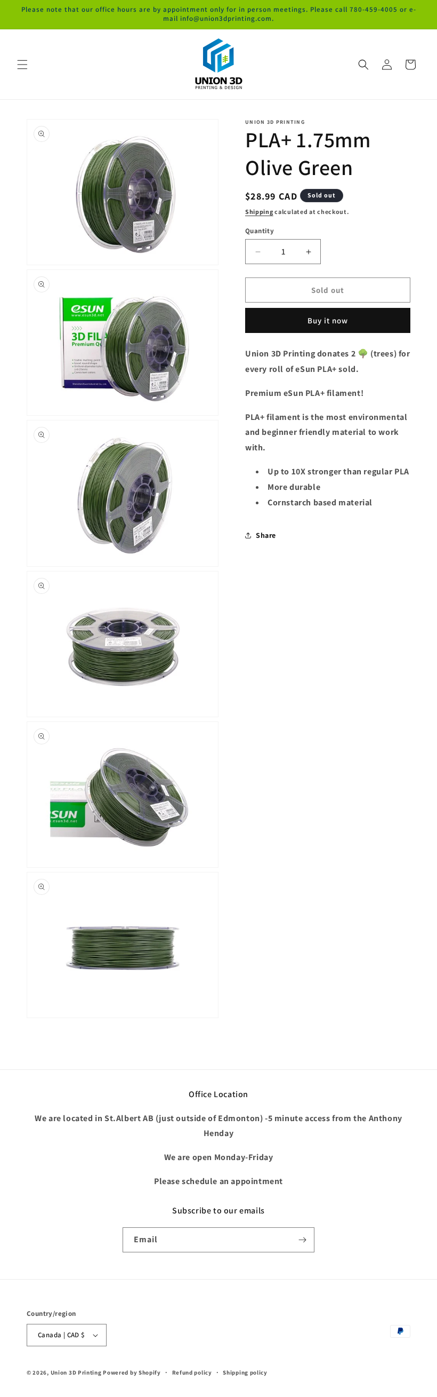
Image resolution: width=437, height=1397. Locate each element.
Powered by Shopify (132, 1372)
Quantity (259, 230)
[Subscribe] (302, 1239)
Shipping (259, 212)
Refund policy (192, 1372)
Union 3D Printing (77, 1372)
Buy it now (327, 320)
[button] (22, 64)
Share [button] (266, 535)
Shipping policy (245, 1372)
